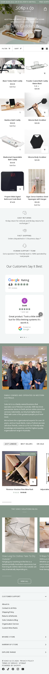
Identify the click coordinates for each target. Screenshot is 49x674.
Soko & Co (9, 661)
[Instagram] (18, 669)
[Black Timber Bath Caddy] (12, 65)
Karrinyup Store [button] (10, 644)
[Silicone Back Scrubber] (37, 105)
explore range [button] (9, 652)
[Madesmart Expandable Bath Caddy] (12, 142)
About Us (5, 604)
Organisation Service (10, 624)
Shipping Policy (8, 612)
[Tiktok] (8, 669)
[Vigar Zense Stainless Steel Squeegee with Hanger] (37, 181)
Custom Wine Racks (10, 628)
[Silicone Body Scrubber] (37, 142)
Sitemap (22, 663)
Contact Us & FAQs (9, 608)
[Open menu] (6, 9)
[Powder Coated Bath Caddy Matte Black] (37, 65)
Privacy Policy (27, 661)
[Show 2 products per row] (47, 48)
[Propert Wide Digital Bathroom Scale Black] (12, 181)
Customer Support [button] (11, 596)
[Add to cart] (20, 73)
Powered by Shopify (11, 665)
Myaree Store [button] (8, 637)
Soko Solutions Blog (10, 620)
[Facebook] (3, 669)
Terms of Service (10, 663)
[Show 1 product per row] (42, 48)
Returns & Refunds (9, 616)
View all (24, 581)
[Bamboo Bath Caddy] (12, 105)
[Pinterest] (13, 669)
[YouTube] (23, 669)
